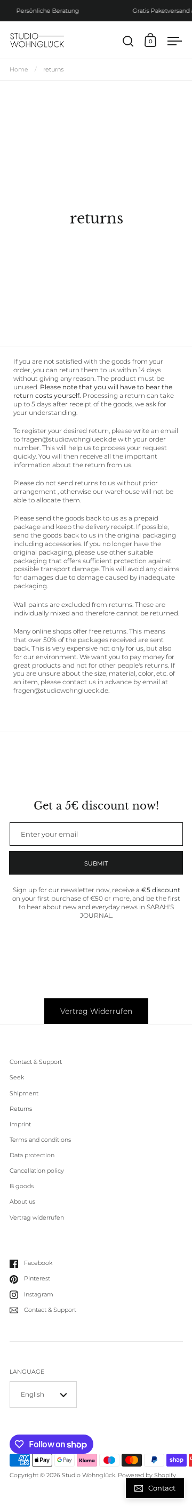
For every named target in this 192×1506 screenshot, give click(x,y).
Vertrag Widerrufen (96, 1011)
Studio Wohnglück (88, 1475)
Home (19, 69)
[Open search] (128, 41)
